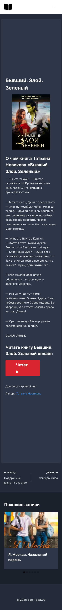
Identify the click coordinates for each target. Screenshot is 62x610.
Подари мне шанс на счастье (15, 477)
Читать (22, 368)
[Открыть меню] (54, 6)
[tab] (24, 572)
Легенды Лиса (48, 475)
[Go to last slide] (10, 540)
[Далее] (52, 540)
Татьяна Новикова (28, 393)
